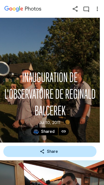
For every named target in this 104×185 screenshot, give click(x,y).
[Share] (75, 8)
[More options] (97, 8)
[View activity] (86, 8)
